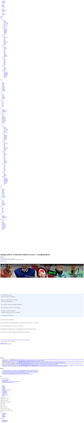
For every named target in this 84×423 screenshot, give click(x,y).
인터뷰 (5, 69)
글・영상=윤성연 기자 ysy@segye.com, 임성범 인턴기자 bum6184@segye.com (12, 259)
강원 (4, 61)
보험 (3, 84)
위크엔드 (5, 54)
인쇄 (1, 261)
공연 (4, 49)
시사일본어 (4, 120)
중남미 (5, 44)
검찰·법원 (5, 135)
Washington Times (4, 420)
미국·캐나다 (6, 37)
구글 (3, 8)
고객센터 (3, 395)
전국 (3, 57)
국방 (4, 25)
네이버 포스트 (4, 10)
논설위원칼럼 (6, 180)
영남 (4, 169)
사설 (4, 71)
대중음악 (3, 97)
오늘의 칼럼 (6, 72)
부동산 (3, 86)
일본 (4, 39)
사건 (4, 33)
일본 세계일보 (4, 421)
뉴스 (1, 18)
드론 (3, 115)
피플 (3, 65)
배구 (3, 105)
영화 (3, 96)
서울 (4, 59)
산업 (3, 194)
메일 (2, 261)
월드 (4, 77)
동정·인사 (5, 68)
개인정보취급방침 (5, 391)
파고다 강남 (4, 119)
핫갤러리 (3, 109)
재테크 (3, 85)
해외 (4, 34)
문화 (3, 45)
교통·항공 (5, 31)
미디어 (5, 47)
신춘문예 (3, 415)
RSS (2, 5)
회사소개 (3, 385)
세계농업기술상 (4, 413)
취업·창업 (3, 90)
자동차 (3, 195)
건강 (4, 157)
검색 (1, 17)
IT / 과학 (3, 87)
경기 (4, 60)
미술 (4, 50)
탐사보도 (3, 13)
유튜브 (3, 11)
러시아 (5, 43)
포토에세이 (4, 111)
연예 (1, 92)
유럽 (4, 147)
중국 (4, 38)
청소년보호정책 (4, 392)
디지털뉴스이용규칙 (5, 394)
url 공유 (5, 261)
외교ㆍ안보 (5, 24)
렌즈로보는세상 (4, 110)
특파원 (5, 42)
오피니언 (3, 70)
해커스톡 (3, 118)
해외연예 (3, 98)
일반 (4, 20)
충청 (4, 168)
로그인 (3, 6)
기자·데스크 (6, 179)
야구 (3, 102)
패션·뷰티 (5, 55)
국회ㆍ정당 (5, 22)
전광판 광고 (4, 388)
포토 (1, 214)
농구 (3, 104)
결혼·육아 (5, 56)
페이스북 (3, 9)
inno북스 (3, 116)
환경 (3, 114)
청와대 (5, 21)
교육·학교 (5, 32)
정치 (3, 19)
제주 (4, 64)
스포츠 (1, 100)
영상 (1, 113)
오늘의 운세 (4, 117)
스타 (3, 201)
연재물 (3, 14)
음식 (4, 53)
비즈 (1, 187)
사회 (3, 27)
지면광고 (3, 386)
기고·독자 (5, 76)
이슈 (1, 79)
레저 (4, 158)
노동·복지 (5, 136)
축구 (3, 103)
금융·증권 (3, 83)
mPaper (3, 4)
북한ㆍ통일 (5, 26)
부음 (4, 67)
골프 (3, 106)
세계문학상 (4, 414)
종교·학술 (5, 48)
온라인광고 (4, 387)
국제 (3, 35)
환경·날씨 (5, 30)
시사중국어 (4, 121)
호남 (4, 170)
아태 (4, 146)
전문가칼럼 (5, 181)
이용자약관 (4, 393)
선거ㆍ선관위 (6, 23)
